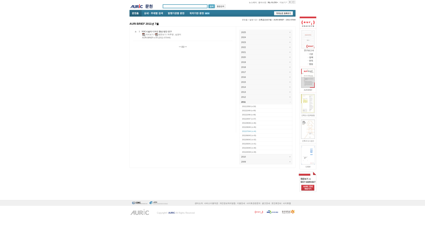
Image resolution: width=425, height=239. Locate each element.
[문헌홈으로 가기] (150, 6)
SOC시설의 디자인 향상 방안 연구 (157, 31)
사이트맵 (287, 203)
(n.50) (249, 106)
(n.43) (249, 135)
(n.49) (249, 111)
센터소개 (199, 203)
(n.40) (249, 148)
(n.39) (249, 152)
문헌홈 (245, 20)
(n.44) (249, 131)
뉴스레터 (253, 2)
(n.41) (249, 144)
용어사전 (262, 2)
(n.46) (249, 123)
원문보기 (162, 34)
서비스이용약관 (211, 203)
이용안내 (241, 203)
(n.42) (249, 140)
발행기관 (253, 20)
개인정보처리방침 (228, 203)
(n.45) (249, 127)
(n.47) (249, 119)
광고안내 (266, 203)
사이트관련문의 (253, 203)
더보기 (283, 2)
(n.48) (249, 115)
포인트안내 (276, 203)
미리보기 (149, 34)
